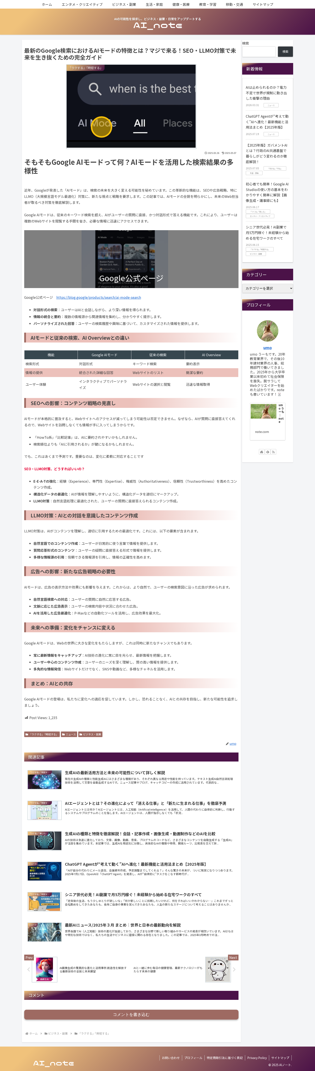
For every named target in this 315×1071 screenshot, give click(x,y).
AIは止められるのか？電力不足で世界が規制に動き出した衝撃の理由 (266, 93)
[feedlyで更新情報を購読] (267, 452)
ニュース (71, 734)
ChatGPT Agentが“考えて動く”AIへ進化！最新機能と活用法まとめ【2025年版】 (267, 122)
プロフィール (193, 1058)
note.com (262, 432)
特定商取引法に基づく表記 (225, 1058)
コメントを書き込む (131, 1014)
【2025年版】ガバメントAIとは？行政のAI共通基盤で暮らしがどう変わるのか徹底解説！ (266, 153)
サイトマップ (280, 1058)
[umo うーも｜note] (263, 411)
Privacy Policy (257, 1058)
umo (267, 347)
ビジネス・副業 (92, 734)
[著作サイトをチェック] (261, 452)
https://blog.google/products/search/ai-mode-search (98, 297)
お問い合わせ (171, 1058)
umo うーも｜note (281, 413)
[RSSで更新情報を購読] (273, 452)
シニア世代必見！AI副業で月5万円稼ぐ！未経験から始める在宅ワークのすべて (267, 232)
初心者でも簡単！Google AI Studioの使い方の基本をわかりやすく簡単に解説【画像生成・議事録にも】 (267, 192)
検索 (245, 43)
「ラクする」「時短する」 (43, 734)
